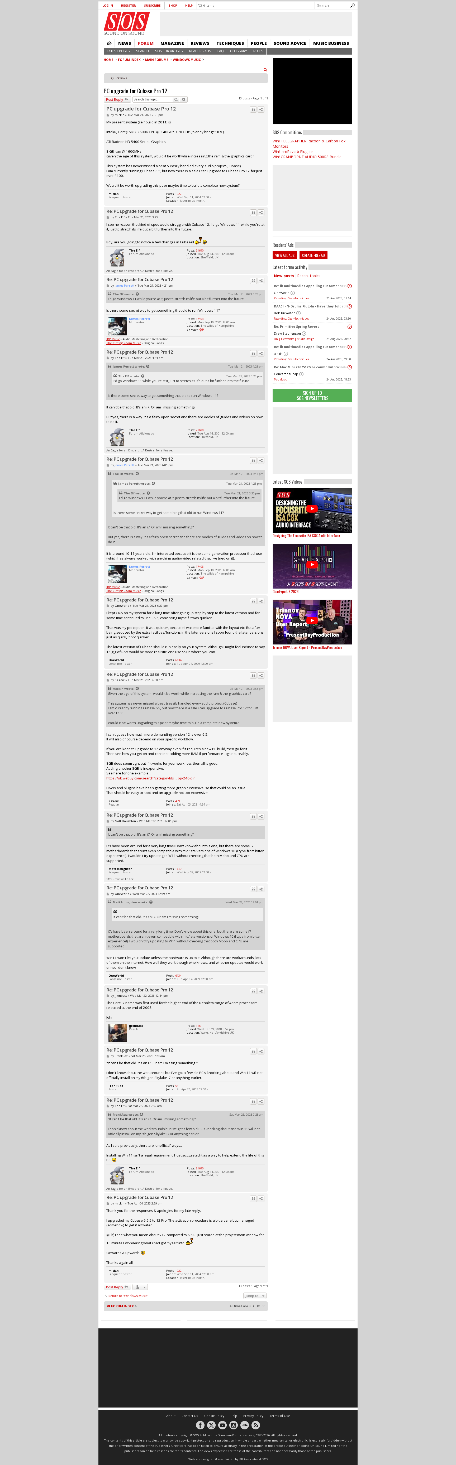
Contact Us (190, 1416)
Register (128, 5)
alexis (278, 353)
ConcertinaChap (286, 374)
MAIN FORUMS (156, 59)
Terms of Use (279, 1416)
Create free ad (313, 255)
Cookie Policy (214, 1416)
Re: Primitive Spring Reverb (297, 326)
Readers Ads (200, 51)
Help (189, 5)
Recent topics (308, 275)
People (259, 43)
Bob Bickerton (284, 313)
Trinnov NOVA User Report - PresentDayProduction (307, 647)
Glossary (238, 51)
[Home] (127, 21)
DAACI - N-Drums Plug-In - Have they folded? (310, 306)
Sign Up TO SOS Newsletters (312, 395)
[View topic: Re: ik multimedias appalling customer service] (349, 286)
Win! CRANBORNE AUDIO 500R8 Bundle (307, 156)
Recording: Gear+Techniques (291, 298)
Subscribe (152, 5)
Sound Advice (290, 43)
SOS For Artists (169, 51)
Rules (258, 51)
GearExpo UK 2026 (285, 591)
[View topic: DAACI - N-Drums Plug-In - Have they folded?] (349, 306)
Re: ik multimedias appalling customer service (311, 286)
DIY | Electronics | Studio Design (294, 339)
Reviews (200, 43)
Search (142, 51)
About (170, 1416)
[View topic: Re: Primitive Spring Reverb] (349, 326)
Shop (173, 5)
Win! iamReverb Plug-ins (293, 151)
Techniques (230, 43)
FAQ (220, 51)
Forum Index (129, 59)
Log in (107, 5)
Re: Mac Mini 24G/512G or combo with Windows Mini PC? (311, 367)
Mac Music (280, 379)
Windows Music (187, 59)
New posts (284, 275)
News (124, 43)
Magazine (172, 43)
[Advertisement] (312, 441)
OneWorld (281, 293)
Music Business (331, 43)
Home (109, 43)
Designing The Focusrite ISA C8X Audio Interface (306, 535)
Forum (146, 43)
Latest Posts (118, 51)
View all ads (284, 255)
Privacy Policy (253, 1416)
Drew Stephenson (287, 333)
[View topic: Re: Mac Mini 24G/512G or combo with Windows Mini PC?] (349, 367)
